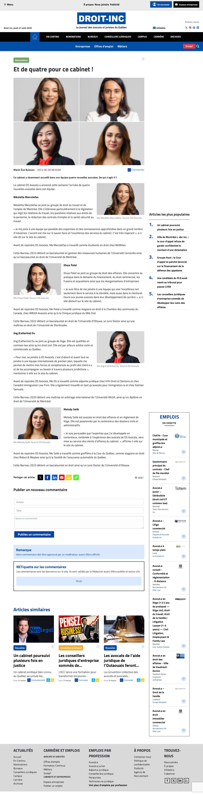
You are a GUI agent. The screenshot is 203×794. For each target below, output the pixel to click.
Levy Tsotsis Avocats (161, 646)
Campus (142, 36)
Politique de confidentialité (142, 762)
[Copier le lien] (76, 477)
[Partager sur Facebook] (47, 477)
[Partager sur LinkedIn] (54, 477)
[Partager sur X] (40, 477)
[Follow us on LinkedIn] (197, 28)
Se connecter (163, 4)
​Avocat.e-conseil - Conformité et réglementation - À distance (161, 573)
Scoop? (189, 46)
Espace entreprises (188, 4)
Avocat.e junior (97, 766)
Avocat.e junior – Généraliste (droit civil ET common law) (160, 495)
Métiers (122, 46)
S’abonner (169, 774)
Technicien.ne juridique (101, 781)
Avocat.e (93, 762)
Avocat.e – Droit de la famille (158, 692)
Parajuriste (95, 777)
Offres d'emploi (103, 46)
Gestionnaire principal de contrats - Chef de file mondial (161, 467)
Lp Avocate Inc (158, 555)
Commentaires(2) (38, 680)
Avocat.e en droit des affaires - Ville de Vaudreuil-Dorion (160, 663)
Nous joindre (102, 4)
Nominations (73, 36)
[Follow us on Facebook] (194, 28)
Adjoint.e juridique (98, 770)
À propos (89, 4)
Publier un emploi (53, 786)
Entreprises (82, 46)
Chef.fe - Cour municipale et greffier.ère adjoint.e (160, 441)
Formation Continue (54, 765)
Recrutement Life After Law (159, 589)
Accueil (17, 757)
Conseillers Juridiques (118, 36)
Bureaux (93, 36)
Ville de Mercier (159, 452)
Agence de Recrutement (141, 774)
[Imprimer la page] (69, 477)
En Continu (52, 36)
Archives (175, 36)
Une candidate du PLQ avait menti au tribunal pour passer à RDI (172, 282)
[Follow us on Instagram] (190, 28)
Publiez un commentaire (34, 534)
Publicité (114, 4)
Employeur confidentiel (157, 678)
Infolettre (160, 28)
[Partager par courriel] (62, 477)
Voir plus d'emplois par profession (108, 785)
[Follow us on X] (186, 28)
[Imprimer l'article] (52, 680)
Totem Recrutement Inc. (160, 511)
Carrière (159, 36)
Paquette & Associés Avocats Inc (161, 536)
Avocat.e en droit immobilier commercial (159, 716)
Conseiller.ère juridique (101, 774)
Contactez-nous (142, 757)
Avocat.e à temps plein (159, 548)
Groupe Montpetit (159, 479)
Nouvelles (20, 648)
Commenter (83, 680)
